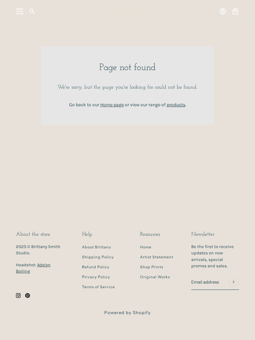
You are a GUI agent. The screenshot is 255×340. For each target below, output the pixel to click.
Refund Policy (96, 267)
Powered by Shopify (127, 312)
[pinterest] (28, 295)
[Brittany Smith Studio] (127, 11)
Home (145, 247)
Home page (112, 105)
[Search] (32, 11)
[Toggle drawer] (19, 11)
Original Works (155, 277)
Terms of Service (98, 287)
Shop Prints (151, 267)
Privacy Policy (96, 277)
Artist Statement (156, 257)
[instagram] (18, 295)
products (176, 105)
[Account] (222, 11)
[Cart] (235, 11)
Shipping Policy (98, 257)
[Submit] (233, 281)
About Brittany (96, 247)
